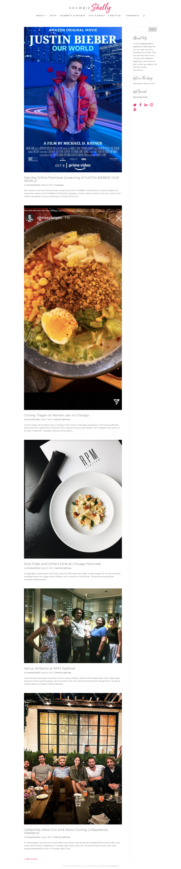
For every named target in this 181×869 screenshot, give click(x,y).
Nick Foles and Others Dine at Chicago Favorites (62, 564)
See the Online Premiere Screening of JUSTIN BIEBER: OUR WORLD (71, 179)
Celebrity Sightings (73, 16)
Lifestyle (114, 16)
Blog (53, 16)
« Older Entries (30, 859)
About (40, 16)
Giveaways (132, 16)
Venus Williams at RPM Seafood (49, 668)
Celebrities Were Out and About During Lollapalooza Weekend (66, 831)
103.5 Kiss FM (149, 47)
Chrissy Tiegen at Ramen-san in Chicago (56, 415)
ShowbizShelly (33, 185)
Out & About (97, 16)
